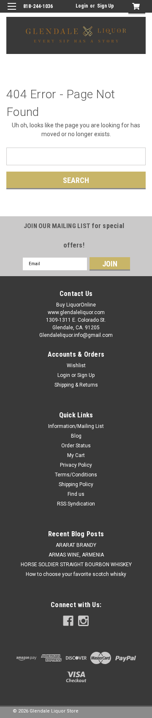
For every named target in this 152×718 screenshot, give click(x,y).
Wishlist (76, 365)
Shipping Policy (76, 484)
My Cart (76, 455)
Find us (76, 494)
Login (82, 6)
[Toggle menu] (11, 11)
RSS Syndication (76, 504)
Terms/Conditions (76, 475)
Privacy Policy (76, 465)
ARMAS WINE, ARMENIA (76, 555)
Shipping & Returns (76, 385)
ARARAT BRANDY (76, 545)
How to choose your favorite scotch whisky (76, 574)
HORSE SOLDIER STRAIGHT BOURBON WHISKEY (76, 564)
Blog (76, 436)
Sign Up (105, 6)
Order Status (76, 446)
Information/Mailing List (76, 426)
